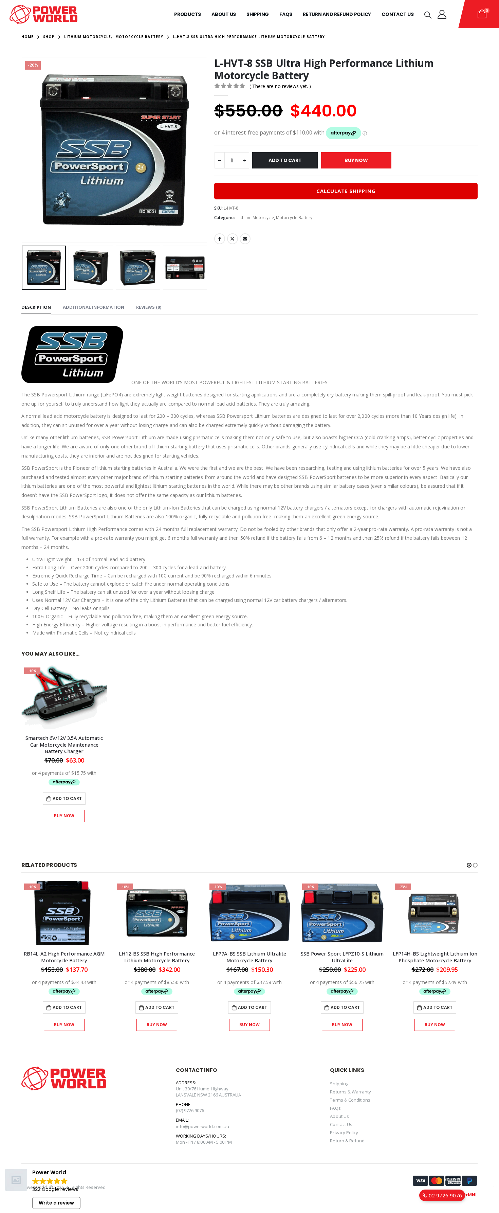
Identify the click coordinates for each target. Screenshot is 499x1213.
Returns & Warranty (350, 1092)
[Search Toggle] (428, 15)
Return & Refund (347, 1141)
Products (187, 14)
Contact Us (398, 14)
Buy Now (356, 160)
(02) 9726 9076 (190, 1110)
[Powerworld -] (43, 14)
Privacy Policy (344, 1132)
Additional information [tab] (93, 307)
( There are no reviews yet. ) (280, 86)
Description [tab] (36, 307)
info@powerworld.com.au (202, 1126)
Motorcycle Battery (294, 217)
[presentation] (23, 150)
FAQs (335, 1108)
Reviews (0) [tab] (148, 307)
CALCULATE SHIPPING (345, 191)
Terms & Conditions (350, 1100)
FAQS (285, 14)
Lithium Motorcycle (256, 217)
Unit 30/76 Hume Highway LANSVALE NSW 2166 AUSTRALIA (208, 1092)
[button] (469, 865)
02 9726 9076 (444, 1195)
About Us (223, 14)
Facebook (219, 238)
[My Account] (442, 14)
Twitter (232, 238)
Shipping (257, 14)
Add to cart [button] (67, 798)
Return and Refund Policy (337, 14)
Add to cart (285, 160)
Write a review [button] (56, 1202)
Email (245, 238)
